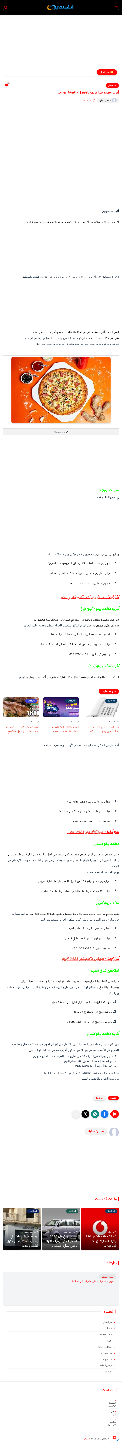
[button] (104, 1114)
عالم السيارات (107, 1353)
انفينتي (87, 1439)
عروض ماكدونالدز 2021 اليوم (83, 958)
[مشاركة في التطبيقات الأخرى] (76, 1114)
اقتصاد (109, 1328)
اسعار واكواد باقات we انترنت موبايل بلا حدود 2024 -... (63, 729)
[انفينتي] (61, 7)
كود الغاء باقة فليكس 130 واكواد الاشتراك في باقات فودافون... (100, 1241)
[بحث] (5, 7)
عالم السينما (107, 1359)
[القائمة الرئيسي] (116, 7)
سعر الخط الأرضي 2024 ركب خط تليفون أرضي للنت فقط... (103, 729)
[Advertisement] (61, 43)
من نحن (113, 1412)
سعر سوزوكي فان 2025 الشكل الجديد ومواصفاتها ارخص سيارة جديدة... (60, 72)
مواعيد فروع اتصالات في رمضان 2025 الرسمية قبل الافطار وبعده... (22, 1241)
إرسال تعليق (107, 1276)
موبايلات (109, 1371)
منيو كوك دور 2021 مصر (85, 832)
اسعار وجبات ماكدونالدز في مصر (82, 597)
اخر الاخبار (112, 85)
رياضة (110, 1340)
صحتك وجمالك (105, 1347)
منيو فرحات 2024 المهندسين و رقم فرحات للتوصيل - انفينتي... (22, 729)
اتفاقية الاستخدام (113, 1423)
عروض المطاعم (106, 1365)
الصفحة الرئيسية (113, 1404)
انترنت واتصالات (105, 1334)
